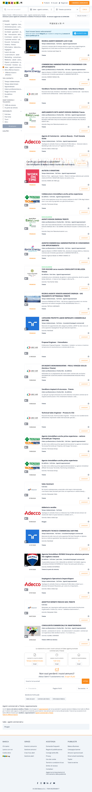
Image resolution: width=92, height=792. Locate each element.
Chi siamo (6, 746)
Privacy (48, 756)
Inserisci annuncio (30, 746)
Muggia (7, 727)
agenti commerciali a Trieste (44, 713)
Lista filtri (6, 131)
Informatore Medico (59, 699)
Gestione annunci (30, 750)
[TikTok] (51, 783)
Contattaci (49, 769)
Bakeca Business (73, 746)
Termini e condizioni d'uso (55, 763)
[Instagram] (41, 783)
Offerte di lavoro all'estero (10, 74)
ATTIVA (85, 681)
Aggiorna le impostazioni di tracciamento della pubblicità (56, 773)
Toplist (70, 759)
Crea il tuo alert (29, 753)
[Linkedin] (48, 783)
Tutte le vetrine (73, 763)
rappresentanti (43, 709)
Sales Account (30, 699)
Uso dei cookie (51, 759)
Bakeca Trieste (7, 15)
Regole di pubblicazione (54, 750)
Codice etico (7, 753)
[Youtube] (54, 783)
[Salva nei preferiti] (88, 55)
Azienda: (51, 51)
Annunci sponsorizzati (75, 753)
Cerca (85, 9)
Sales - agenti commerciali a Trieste (34, 15)
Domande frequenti (52, 746)
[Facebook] (38, 783)
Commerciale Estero (44, 699)
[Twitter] (44, 783)
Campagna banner (74, 750)
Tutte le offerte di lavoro (10, 715)
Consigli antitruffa (52, 753)
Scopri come (81, 163)
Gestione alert (29, 756)
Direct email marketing (75, 756)
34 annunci (12, 126)
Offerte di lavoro (18, 15)
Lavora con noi (8, 750)
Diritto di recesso (52, 766)
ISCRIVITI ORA (81, 33)
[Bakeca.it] (19, 2)
